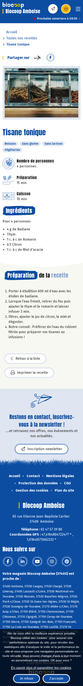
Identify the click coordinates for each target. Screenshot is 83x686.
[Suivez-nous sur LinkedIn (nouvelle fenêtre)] (22, 561)
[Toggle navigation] (78, 10)
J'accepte (56, 678)
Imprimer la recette (32, 373)
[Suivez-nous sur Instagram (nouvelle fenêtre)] (52, 561)
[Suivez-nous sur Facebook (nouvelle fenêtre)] (8, 561)
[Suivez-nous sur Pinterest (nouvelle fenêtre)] (66, 561)
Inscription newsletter (44, 449)
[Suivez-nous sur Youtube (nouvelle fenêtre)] (37, 561)
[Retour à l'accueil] (13, 5)
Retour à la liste (28, 359)
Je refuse (26, 678)
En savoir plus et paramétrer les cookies (41, 668)
